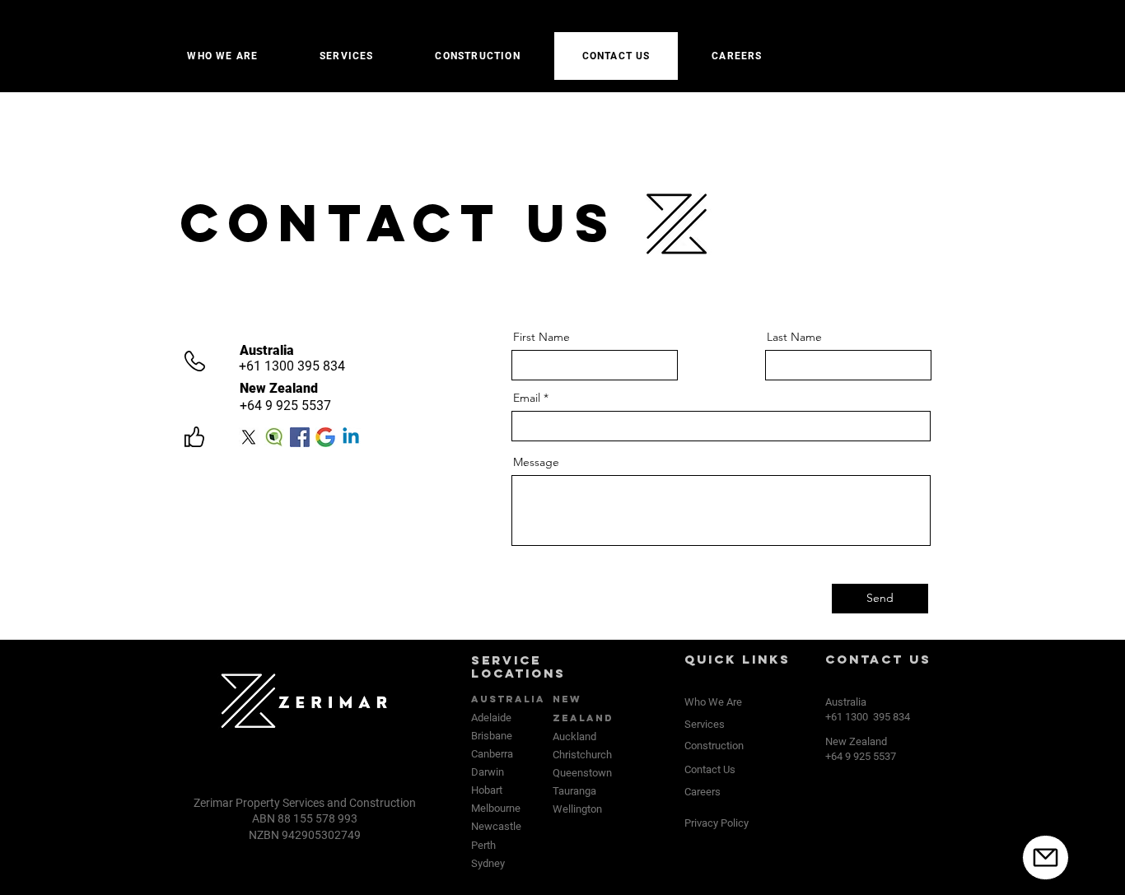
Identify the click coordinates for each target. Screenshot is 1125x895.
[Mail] (1045, 857)
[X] (249, 437)
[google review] (325, 437)
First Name (541, 337)
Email (526, 397)
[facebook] (300, 437)
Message (536, 462)
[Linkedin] (351, 437)
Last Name (794, 337)
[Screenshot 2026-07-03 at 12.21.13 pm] (274, 437)
